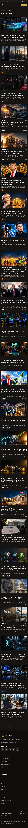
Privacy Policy (23, 813)
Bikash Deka (24, 159)
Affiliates (3, 797)
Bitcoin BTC (5, 62)
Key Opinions (4, 767)
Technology (4, 783)
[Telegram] (10, 749)
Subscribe (24, 5)
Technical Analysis (5, 764)
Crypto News (4, 761)
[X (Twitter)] (2, 749)
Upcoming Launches (6, 770)
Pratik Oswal (24, 516)
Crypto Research (5, 758)
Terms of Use (4, 811)
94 (16, 727)
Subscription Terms (22, 811)
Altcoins (4, 33)
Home (2, 10)
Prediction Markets (13, 681)
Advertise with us (23, 815)
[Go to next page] (19, 727)
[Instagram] (17, 749)
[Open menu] (2, 5)
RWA (2, 781)
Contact (3, 806)
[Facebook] (13, 749)
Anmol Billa (24, 101)
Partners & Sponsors (6, 800)
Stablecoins (5, 238)
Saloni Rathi (24, 43)
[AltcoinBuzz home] (11, 5)
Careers (3, 803)
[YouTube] (6, 749)
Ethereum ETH (5, 447)
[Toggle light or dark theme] (19, 5)
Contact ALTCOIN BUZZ (6, 815)
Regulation (5, 506)
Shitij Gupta (24, 130)
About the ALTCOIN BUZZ (7, 813)
